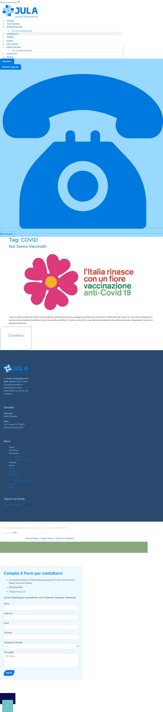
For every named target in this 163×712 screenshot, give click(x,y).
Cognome (8, 613)
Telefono (8, 633)
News (10, 37)
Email (6, 623)
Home (9, 41)
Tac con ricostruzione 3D (22, 31)
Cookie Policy (47, 538)
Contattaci (16, 335)
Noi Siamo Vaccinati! (27, 246)
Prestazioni (15, 27)
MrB (15, 532)
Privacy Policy (31, 538)
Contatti (11, 54)
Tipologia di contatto (13, 642)
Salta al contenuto (8, 2)
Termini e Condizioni (64, 538)
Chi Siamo (12, 44)
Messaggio (9, 652)
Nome (6, 604)
